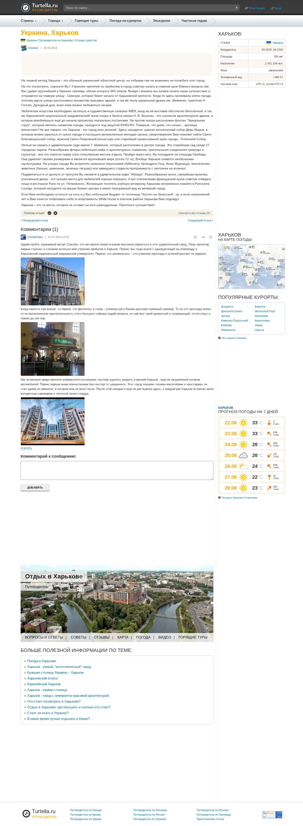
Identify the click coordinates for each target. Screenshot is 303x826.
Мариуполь (228, 330)
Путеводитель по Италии (212, 810)
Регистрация (257, 8)
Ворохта (260, 306)
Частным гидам (194, 20)
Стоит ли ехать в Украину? (47, 713)
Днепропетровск (231, 311)
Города (54, 20)
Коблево (226, 325)
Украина (31, 40)
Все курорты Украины (234, 338)
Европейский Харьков (44, 684)
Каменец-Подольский (234, 320)
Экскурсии (161, 20)
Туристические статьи (210, 819)
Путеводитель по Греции (86, 810)
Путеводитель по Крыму (85, 814)
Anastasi (33, 48)
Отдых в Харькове (54, 576)
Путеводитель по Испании (150, 810)
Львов (258, 325)
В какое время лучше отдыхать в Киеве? (58, 719)
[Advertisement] (117, 64)
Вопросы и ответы (44, 637)
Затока (225, 316)
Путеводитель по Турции (85, 819)
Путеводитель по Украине (149, 819)
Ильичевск (261, 316)
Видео (164, 637)
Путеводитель (36, 587)
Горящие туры (86, 20)
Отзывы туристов (86, 40)
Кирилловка (262, 320)
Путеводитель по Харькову (56, 40)
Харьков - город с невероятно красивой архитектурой (68, 695)
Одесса (259, 330)
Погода (143, 637)
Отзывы (102, 637)
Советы (78, 637)
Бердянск (227, 306)
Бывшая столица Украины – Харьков (55, 672)
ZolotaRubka (35, 237)
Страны (27, 20)
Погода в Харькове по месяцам (239, 497)
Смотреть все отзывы (192, 213)
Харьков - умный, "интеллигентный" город (59, 667)
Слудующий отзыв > (200, 220)
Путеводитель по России (149, 814)
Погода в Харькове (41, 661)
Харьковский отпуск (42, 678)
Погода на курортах (126, 20)
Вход (278, 8)
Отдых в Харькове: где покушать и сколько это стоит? (68, 707)
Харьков (225, 407)
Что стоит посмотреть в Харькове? (54, 701)
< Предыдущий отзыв (34, 220)
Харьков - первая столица (47, 690)
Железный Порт (265, 311)
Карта (122, 637)
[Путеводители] (39, 10)
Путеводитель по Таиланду (214, 814)
